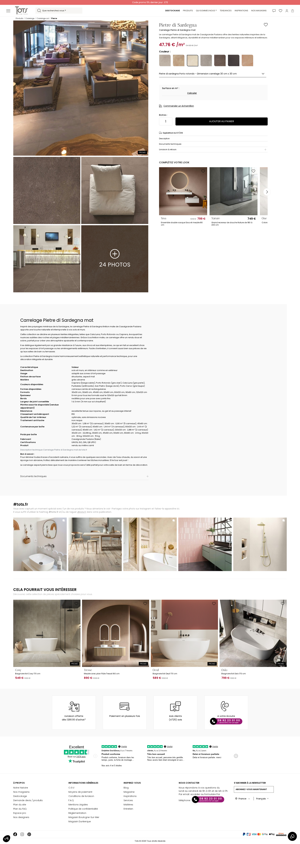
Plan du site (19, 804)
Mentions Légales (78, 804)
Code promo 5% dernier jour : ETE (150, 2)
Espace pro (19, 813)
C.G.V (71, 787)
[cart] (292, 10)
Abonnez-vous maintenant (251, 789)
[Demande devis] (274, 10)
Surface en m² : (170, 88)
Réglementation (77, 813)
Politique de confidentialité (83, 808)
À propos (19, 782)
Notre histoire (20, 787)
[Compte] (286, 10)
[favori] (280, 10)
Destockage (20, 796)
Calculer (192, 93)
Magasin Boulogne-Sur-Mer (83, 817)
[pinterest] (29, 834)
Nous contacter (189, 782)
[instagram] (22, 834)
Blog (126, 787)
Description (164, 138)
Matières (128, 804)
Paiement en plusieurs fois (124, 716)
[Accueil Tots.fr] (21, 10)
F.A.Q (71, 800)
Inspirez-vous (132, 782)
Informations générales (83, 782)
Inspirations (130, 796)
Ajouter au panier (221, 121)
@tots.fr (81, 512)
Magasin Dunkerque (79, 821)
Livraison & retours (167, 149)
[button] (6, 838)
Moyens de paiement (80, 791)
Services (128, 800)
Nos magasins (21, 791)
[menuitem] (172, 10)
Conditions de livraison (81, 796)
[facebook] (15, 834)
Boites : (163, 115)
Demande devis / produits (28, 800)
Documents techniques (170, 144)
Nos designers (21, 817)
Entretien (128, 808)
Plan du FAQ (20, 808)
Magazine (129, 791)
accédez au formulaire (203, 794)
